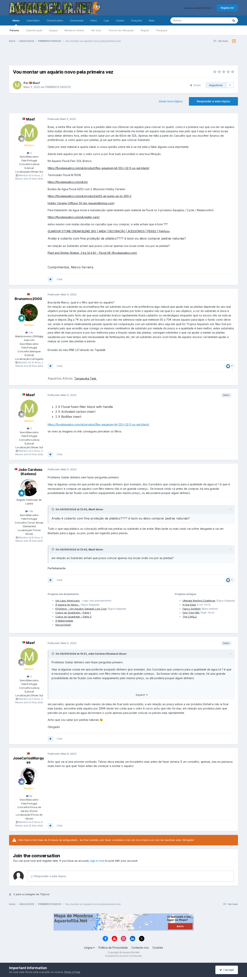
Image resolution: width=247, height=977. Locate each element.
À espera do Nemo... (67, 604)
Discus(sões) (63, 624)
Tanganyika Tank (85, 378)
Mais (152, 20)
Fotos (94, 20)
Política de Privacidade (113, 947)
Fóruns (14, 30)
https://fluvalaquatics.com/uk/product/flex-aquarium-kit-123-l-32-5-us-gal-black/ (98, 168)
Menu (16, 20)
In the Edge (189, 604)
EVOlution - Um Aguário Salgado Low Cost (81, 608)
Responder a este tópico (213, 101)
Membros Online (74, 30)
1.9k (30, 332)
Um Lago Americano (67, 600)
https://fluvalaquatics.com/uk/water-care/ (74, 217)
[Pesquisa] (233, 20)
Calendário (33, 20)
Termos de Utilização (121, 30)
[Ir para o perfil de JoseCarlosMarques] (29, 776)
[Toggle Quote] (53, 509)
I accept (228, 969)
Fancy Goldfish (192, 608)
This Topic (218, 20)
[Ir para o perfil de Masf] (17, 85)
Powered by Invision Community (123, 955)
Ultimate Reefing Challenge (199, 600)
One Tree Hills (191, 612)
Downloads (77, 20)
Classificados (55, 20)
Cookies (157, 947)
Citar (60, 279)
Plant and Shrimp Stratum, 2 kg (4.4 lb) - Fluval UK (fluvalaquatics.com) (92, 252)
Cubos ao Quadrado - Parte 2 (73, 616)
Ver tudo (96, 30)
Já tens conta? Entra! (198, 7)
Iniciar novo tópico (171, 101)
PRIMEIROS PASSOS (58, 87)
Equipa (53, 30)
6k (30, 795)
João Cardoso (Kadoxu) (30, 472)
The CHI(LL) (190, 616)
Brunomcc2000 (28, 299)
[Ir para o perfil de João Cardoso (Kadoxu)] (29, 487)
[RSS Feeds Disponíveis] (234, 41)
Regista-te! (227, 7)
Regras (145, 30)
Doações (136, 20)
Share (196, 85)
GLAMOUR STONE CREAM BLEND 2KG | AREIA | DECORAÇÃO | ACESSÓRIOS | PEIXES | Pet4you (109, 231)
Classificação (34, 30)
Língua (88, 947)
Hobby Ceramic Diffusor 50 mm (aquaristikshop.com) (81, 203)
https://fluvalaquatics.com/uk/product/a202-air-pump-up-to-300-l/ (89, 196)
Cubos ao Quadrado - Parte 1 (73, 612)
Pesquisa (161, 30)
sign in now (97, 860)
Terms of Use (72, 972)
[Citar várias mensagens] (50, 279)
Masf (36, 83)
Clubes (120, 20)
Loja (106, 20)
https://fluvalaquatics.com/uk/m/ (68, 182)
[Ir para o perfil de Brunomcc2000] (29, 312)
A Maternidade (64, 620)
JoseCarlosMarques (28, 760)
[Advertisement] (123, 55)
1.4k (30, 511)
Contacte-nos (140, 947)
